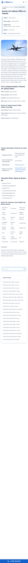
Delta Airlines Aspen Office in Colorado (11, 288)
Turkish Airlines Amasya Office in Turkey (11, 330)
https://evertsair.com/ (19, 164)
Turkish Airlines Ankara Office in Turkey (11, 324)
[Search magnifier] (24, 269)
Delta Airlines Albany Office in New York (11, 303)
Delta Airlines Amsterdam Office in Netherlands (13, 297)
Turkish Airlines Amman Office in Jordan (11, 327)
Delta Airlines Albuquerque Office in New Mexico (13, 300)
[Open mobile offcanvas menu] (26, 2)
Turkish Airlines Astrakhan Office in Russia (12, 315)
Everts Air (11, 7)
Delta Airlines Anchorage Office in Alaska (11, 291)
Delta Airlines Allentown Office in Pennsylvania (13, 309)
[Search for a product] (23, 2)
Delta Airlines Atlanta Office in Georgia (11, 282)
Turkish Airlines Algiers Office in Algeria (11, 339)
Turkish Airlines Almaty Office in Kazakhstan (12, 333)
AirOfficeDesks (5, 7)
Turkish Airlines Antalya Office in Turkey (11, 321)
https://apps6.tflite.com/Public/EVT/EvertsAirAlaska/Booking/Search (20, 169)
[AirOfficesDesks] (7, 2)
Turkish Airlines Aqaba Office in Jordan (11, 318)
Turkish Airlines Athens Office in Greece (11, 312)
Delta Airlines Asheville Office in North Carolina (13, 294)
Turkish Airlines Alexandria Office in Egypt (12, 336)
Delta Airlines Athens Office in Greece (11, 285)
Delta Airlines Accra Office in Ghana (10, 306)
